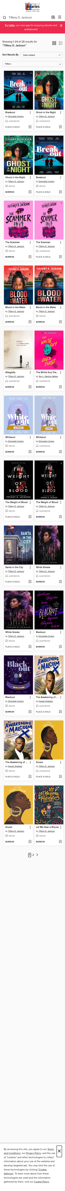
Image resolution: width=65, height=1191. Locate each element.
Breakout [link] (10, 112)
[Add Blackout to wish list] (60, 647)
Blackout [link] (40, 632)
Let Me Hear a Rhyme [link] (47, 827)
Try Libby (10, 25)
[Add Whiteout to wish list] (30, 452)
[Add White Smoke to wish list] (60, 582)
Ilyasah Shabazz (46, 701)
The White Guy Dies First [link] (47, 372)
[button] (54, 44)
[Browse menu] (60, 17)
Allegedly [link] (10, 372)
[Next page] (37, 855)
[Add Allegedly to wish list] (30, 387)
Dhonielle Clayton (16, 116)
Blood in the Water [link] (15, 307)
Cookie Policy (41, 1181)
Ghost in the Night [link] (46, 112)
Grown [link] (39, 762)
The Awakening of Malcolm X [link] (47, 697)
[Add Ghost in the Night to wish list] (60, 127)
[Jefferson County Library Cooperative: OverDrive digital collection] (32, 7)
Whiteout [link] (10, 437)
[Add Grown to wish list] (60, 777)
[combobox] (26, 17)
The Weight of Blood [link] (16, 502)
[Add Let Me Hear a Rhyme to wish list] (60, 842)
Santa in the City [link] (14, 567)
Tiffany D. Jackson (47, 116)
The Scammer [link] (12, 242)
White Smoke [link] (43, 567)
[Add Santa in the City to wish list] (30, 582)
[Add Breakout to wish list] (30, 127)
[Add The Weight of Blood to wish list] (30, 517)
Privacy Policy (33, 1153)
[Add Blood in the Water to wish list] (30, 322)
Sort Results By (10, 54)
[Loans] (53, 18)
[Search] (4, 17)
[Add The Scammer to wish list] (30, 257)
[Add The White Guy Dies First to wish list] (60, 387)
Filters (8, 64)
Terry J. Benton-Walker (48, 376)
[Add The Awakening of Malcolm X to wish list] (60, 712)
